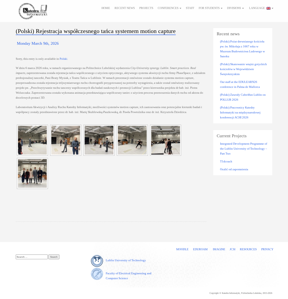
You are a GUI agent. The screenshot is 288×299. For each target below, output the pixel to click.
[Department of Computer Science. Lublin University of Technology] (33, 10)
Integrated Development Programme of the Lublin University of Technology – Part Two (243, 148)
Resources (248, 249)
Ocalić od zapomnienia (234, 169)
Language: (257, 8)
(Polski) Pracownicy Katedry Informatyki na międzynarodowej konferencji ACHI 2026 (240, 112)
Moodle (182, 249)
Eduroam (200, 249)
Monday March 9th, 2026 (38, 43)
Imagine (218, 249)
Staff (190, 8)
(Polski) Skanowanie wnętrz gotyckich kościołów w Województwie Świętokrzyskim (243, 69)
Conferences (168, 8)
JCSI (232, 249)
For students (209, 8)
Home (105, 8)
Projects (146, 8)
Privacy (267, 249)
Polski (63, 58)
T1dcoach (226, 161)
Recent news (125, 8)
